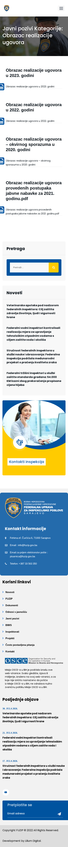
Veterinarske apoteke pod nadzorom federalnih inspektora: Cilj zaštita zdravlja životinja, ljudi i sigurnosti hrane (33, 311)
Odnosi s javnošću (16, 611)
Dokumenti (11, 605)
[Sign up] (58, 814)
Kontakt (10, 651)
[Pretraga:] (34, 267)
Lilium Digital (33, 841)
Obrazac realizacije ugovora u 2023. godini (30, 86)
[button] (61, 8)
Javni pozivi (12, 618)
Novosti (9, 592)
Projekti (9, 638)
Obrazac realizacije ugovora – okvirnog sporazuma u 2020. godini (34, 144)
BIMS (8, 625)
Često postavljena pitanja (19, 644)
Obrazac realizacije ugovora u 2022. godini (30, 121)
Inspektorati (12, 631)
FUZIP (9, 598)
